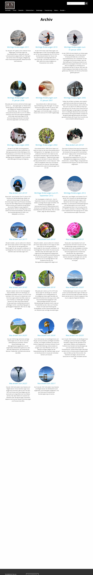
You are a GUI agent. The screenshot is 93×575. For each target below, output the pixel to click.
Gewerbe (20, 10)
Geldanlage (39, 10)
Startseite (7, 10)
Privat (14, 10)
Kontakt (62, 10)
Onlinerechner (30, 10)
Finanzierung (48, 10)
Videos (56, 10)
